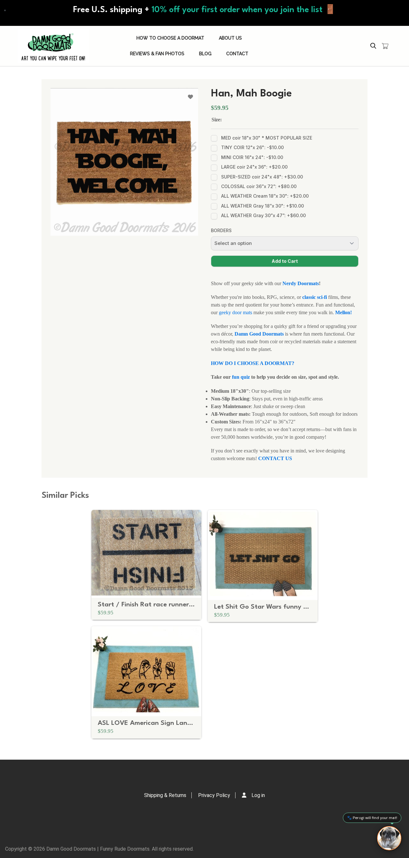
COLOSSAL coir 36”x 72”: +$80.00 (259, 186)
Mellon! (343, 312)
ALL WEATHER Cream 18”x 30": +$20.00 (265, 196)
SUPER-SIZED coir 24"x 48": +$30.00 (262, 176)
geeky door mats (236, 312)
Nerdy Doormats (300, 283)
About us (230, 38)
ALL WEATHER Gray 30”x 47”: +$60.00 (263, 215)
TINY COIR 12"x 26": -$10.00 (252, 147)
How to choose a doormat (170, 38)
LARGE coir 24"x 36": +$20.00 (254, 167)
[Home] (53, 46)
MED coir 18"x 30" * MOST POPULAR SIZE (266, 137)
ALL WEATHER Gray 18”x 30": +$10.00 (262, 206)
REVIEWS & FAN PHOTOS (157, 53)
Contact (237, 53)
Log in (258, 795)
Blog (205, 53)
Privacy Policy (214, 795)
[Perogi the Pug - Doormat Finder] (389, 838)
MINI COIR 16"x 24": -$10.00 (252, 157)
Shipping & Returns (165, 795)
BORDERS (221, 230)
